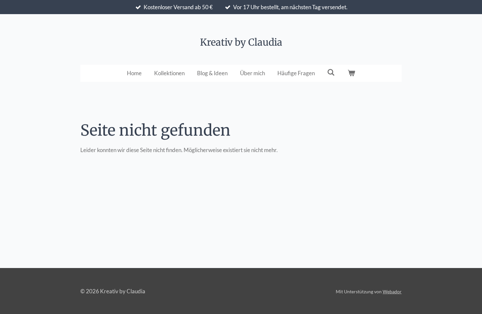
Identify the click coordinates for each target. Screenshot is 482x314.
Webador (392, 291)
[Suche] (331, 72)
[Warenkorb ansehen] (351, 73)
